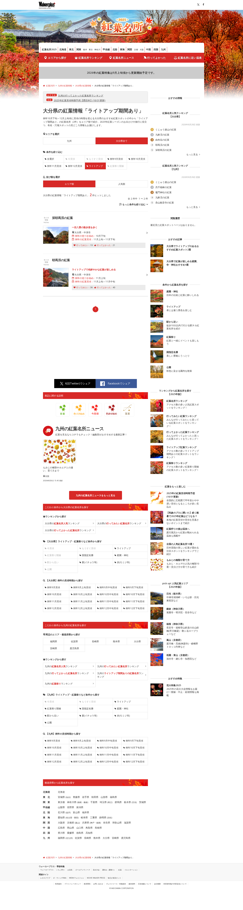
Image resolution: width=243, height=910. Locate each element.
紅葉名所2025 (49, 49)
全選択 (50, 158)
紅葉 (120, 870)
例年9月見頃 (116, 158)
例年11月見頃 (54, 165)
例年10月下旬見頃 (135, 594)
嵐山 (77, 822)
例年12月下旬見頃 (135, 608)
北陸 (115, 49)
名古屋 (69, 817)
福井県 (85, 812)
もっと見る (192, 154)
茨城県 (142, 802)
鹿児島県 (74, 648)
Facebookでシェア (119, 383)
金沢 (68, 812)
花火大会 (96, 870)
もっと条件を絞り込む (133, 204)
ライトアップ (124, 548)
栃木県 (127, 802)
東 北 (46, 797)
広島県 (61, 827)
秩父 (110, 802)
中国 (148, 49)
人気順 (121, 183)
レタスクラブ (45, 878)
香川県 (61, 832)
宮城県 (61, 797)
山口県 (79, 827)
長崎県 (95, 641)
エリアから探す (57, 58)
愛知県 (61, 817)
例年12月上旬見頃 (82, 608)
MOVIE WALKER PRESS (96, 878)
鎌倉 (86, 802)
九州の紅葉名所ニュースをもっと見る (95, 495)
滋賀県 (127, 822)
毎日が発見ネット (114, 878)
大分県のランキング (62, 523)
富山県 (76, 812)
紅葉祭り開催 (54, 708)
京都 (136, 49)
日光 (134, 802)
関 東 (46, 802)
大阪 (142, 49)
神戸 (92, 822)
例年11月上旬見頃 (82, 601)
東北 (71, 49)
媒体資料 (132, 884)
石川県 (61, 812)
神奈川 (97, 49)
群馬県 (118, 802)
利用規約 (58, 884)
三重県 (93, 817)
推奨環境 (87, 884)
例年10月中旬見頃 (109, 594)
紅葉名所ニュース (123, 58)
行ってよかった (156, 58)
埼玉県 (103, 802)
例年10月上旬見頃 (82, 594)
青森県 (76, 797)
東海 (122, 49)
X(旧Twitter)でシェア (77, 383)
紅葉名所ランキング (90, 58)
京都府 (70, 822)
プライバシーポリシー (72, 884)
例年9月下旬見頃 (134, 587)
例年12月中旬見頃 (109, 608)
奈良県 (106, 822)
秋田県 (94, 797)
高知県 (89, 832)
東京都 (61, 802)
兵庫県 (85, 822)
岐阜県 (84, 817)
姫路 (98, 822)
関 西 (46, 822)
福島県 (113, 797)
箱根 (80, 802)
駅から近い (53, 715)
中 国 (46, 827)
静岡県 (102, 817)
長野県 (70, 807)
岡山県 (70, 827)
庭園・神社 (122, 555)
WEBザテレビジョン (76, 878)
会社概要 (157, 884)
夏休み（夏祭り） (109, 870)
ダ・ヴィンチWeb (59, 878)
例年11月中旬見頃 (109, 601)
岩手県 (85, 797)
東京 (91, 49)
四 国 (46, 832)
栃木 (85, 49)
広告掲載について (144, 884)
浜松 (110, 817)
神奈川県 (71, 802)
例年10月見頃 (138, 158)
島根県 (98, 827)
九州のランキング (61, 666)
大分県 (137, 641)
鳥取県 (89, 827)
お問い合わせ (98, 884)
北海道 (62, 49)
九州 (163, 49)
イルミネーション (131, 870)
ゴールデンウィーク (82, 870)
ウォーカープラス (47, 870)
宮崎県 (53, 648)
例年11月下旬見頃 (135, 601)
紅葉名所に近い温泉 (190, 58)
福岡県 (53, 641)
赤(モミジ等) (123, 562)
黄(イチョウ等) (89, 562)
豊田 (76, 817)
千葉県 (93, 802)
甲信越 (106, 49)
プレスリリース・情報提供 (116, 884)
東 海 (46, 817)
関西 (129, 49)
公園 (49, 722)
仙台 (68, 797)
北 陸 (46, 812)
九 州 (46, 837)
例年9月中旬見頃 (108, 587)
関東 (79, 49)
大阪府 (61, 822)
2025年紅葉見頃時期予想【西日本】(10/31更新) (79, 100)
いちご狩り (60, 870)
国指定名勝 (87, 555)
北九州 (69, 838)
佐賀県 (74, 641)
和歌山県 (117, 822)
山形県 (104, 797)
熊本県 (116, 641)
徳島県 (79, 832)
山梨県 (61, 807)
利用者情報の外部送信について (175, 884)
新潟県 (79, 807)
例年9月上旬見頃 (82, 587)
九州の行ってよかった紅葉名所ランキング (80, 95)
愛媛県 (70, 832)
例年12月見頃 (75, 165)
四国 (156, 49)
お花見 (69, 870)
